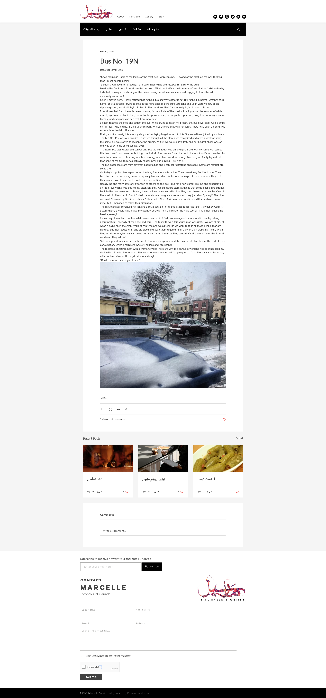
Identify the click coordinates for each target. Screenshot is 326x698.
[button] (120, 16)
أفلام (109, 29)
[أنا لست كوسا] (218, 458)
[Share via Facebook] (101, 409)
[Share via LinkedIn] (118, 409)
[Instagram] (227, 17)
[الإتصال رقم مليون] (163, 458)
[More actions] (224, 52)
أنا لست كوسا (206, 479)
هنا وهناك (153, 29)
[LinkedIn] (238, 17)
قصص (122, 29)
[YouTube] (244, 17)
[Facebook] (221, 17)
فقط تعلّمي (94, 479)
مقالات (137, 29)
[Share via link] (126, 409)
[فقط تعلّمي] (108, 458)
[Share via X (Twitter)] (110, 409)
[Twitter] (215, 17)
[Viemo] (233, 17)
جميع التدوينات (91, 29)
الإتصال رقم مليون (153, 479)
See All (239, 438)
